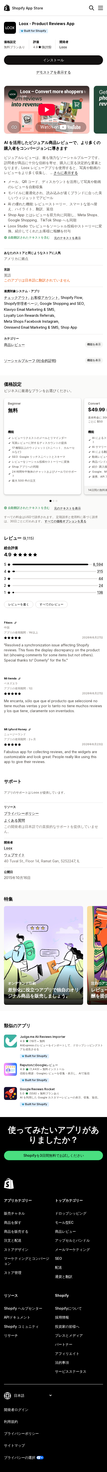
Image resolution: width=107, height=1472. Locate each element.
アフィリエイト (67, 1353)
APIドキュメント (17, 1317)
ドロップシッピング (70, 1213)
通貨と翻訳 (63, 1276)
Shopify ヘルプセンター (23, 1308)
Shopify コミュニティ (21, 1326)
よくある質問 (14, 820)
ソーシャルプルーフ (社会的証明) (30, 360)
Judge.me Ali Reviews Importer (42, 1037)
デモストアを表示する (53, 72)
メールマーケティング (72, 1249)
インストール (53, 60)
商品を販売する (16, 1231)
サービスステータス (70, 1371)
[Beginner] (51, 501)
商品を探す (12, 1222)
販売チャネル (14, 1213)
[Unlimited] (56, 501)
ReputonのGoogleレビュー (39, 1065)
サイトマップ (14, 1445)
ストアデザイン (16, 1249)
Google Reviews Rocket (37, 1089)
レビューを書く (18, 604)
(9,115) (46, 47)
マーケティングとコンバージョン (26, 1260)
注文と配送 (12, 1240)
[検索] (91, 7)
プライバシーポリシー (21, 813)
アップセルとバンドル (72, 1240)
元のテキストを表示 (67, 238)
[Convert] (53, 501)
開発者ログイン (16, 1409)
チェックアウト (16, 297)
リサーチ (11, 1335)
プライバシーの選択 (19, 1457)
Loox (63, 47)
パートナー (63, 1344)
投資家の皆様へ (67, 1326)
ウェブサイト (14, 855)
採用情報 (62, 1317)
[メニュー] (100, 7)
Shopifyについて (68, 1308)
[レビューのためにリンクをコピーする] (15, 623)
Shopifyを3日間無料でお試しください (53, 1155)
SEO (58, 1258)
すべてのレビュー (51, 604)
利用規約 (11, 1421)
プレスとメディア (69, 1335)
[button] (53, 1047)
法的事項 (62, 1362)
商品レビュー (14, 345)
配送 (58, 1267)
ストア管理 (12, 1272)
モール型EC (64, 1222)
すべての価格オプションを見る (65, 521)
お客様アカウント (44, 297)
